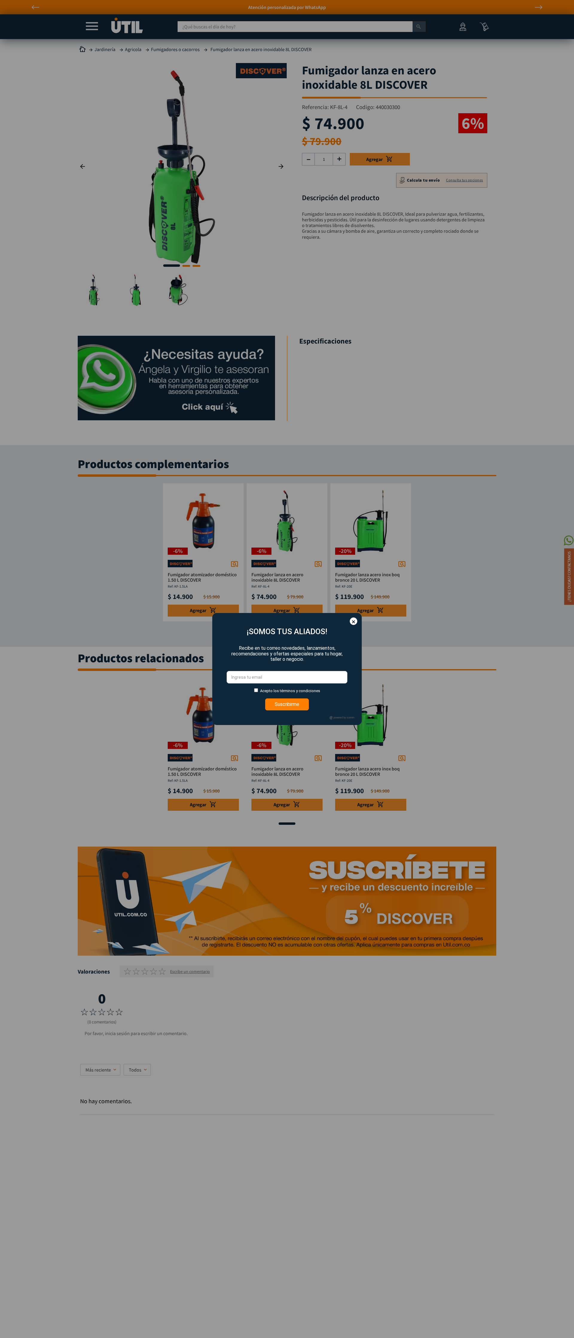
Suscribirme (287, 704)
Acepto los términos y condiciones (290, 691)
